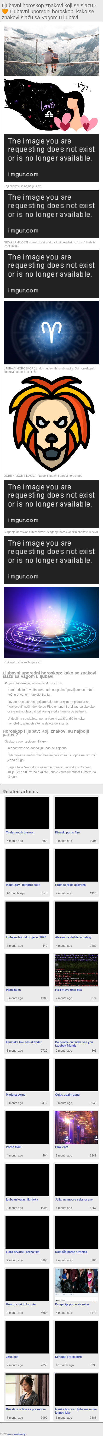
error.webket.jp (17, 1434)
